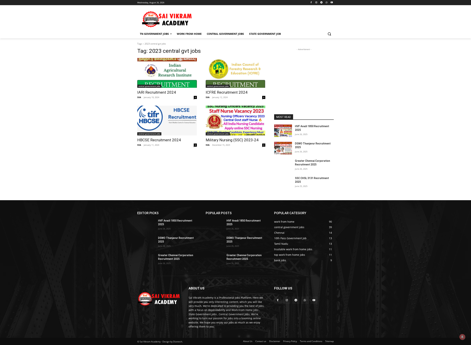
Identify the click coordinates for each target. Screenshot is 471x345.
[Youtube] (332, 3)
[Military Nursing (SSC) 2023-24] (235, 120)
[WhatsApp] (326, 3)
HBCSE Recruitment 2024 (159, 140)
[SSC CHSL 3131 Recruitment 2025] (283, 182)
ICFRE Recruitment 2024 (226, 92)
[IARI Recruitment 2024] (167, 73)
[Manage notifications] (462, 337)
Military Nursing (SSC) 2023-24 (232, 140)
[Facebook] (311, 3)
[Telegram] (321, 3)
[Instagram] (316, 3)
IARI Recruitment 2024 (156, 92)
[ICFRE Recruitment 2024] (235, 73)
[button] (329, 33)
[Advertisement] (263, 18)
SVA (139, 97)
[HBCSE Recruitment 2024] (167, 120)
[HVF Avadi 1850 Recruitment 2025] (283, 131)
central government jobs (149, 86)
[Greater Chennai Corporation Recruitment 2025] (283, 165)
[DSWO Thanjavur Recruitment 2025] (283, 148)
